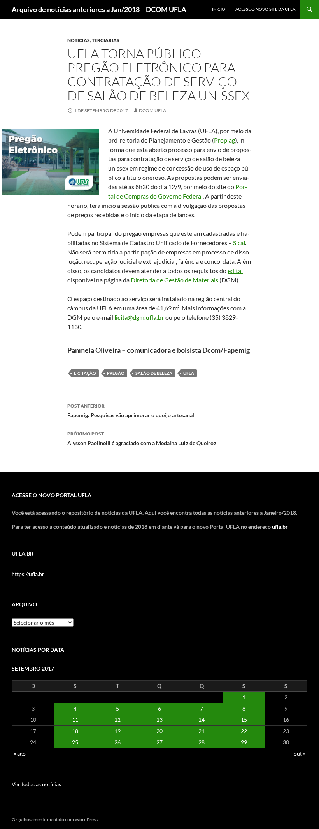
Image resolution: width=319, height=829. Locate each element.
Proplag (224, 140)
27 (159, 742)
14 (201, 719)
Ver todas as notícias (36, 784)
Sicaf (239, 242)
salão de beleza (153, 373)
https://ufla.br (28, 574)
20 (159, 731)
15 (244, 719)
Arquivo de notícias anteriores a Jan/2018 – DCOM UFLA (99, 9)
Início (218, 9)
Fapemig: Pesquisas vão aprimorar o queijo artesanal (130, 410)
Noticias (78, 40)
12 (117, 719)
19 (117, 731)
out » (299, 753)
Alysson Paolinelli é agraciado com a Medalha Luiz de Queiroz (141, 438)
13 (159, 719)
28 (201, 742)
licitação (85, 373)
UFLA (188, 373)
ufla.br (280, 526)
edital (235, 270)
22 (244, 731)
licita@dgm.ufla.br (139, 317)
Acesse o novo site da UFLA (265, 9)
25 (75, 742)
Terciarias (105, 40)
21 (201, 731)
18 (75, 731)
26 (117, 742)
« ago (20, 753)
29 (244, 742)
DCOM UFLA (152, 110)
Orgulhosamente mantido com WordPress (55, 819)
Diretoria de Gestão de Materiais (174, 280)
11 (75, 719)
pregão (115, 373)
